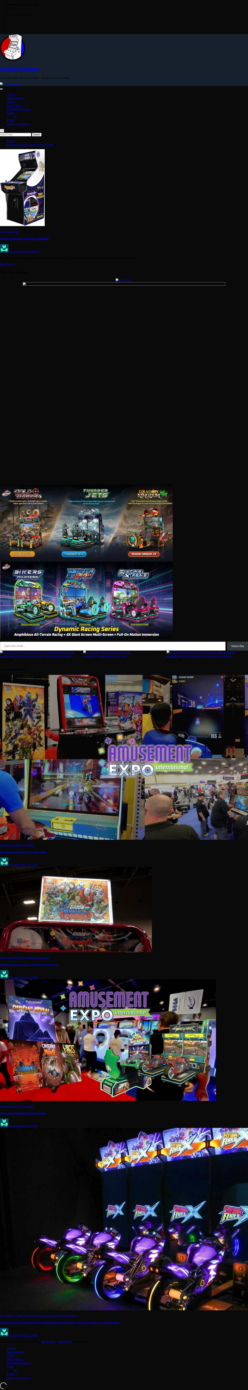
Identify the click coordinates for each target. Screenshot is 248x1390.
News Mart (65, 1342)
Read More (7, 264)
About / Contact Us (19, 124)
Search (36, 134)
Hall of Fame (15, 105)
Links (10, 113)
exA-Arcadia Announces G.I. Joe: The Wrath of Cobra (28, 964)
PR (15, 117)
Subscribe (237, 646)
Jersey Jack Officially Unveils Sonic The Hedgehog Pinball (35, 656)
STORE (11, 120)
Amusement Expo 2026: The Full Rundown (23, 852)
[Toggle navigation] (1, 89)
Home (11, 94)
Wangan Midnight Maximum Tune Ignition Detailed (199, 656)
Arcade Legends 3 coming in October (30, 145)
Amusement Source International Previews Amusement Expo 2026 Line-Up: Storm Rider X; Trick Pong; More (59, 1322)
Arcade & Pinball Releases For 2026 (105, 656)
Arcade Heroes (19, 68)
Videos (11, 102)
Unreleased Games (19, 109)
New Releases (15, 98)
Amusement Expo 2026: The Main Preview (23, 1113)
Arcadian (14, 251)
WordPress (48, 1342)
